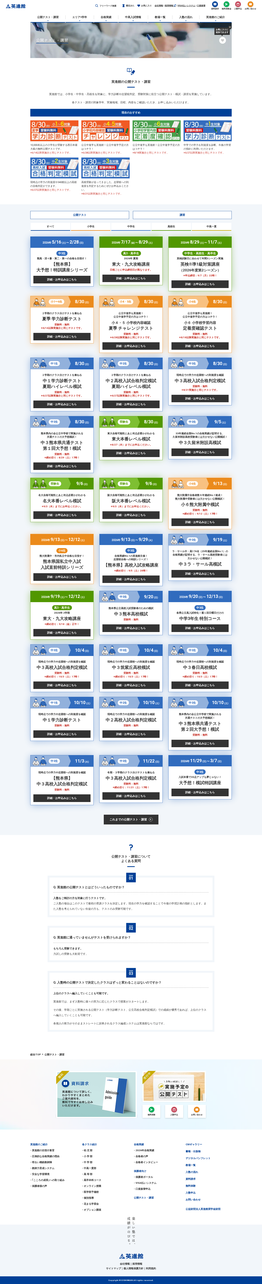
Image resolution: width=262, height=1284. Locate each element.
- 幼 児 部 (87, 1150)
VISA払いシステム (186, 5)
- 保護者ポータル (143, 1177)
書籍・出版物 (193, 1151)
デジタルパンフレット (198, 1158)
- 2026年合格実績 (144, 1150)
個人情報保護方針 (133, 1268)
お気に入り (146, 5)
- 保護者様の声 (38, 1186)
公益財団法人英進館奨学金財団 (203, 1209)
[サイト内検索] (96, 5)
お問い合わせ (193, 1199)
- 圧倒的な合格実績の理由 (44, 1156)
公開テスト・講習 (144, 1197)
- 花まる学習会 (90, 1203)
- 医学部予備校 (90, 1191)
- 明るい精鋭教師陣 (41, 1162)
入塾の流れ (192, 1172)
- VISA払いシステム (145, 1182)
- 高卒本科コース (91, 1180)
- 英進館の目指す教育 (42, 1150)
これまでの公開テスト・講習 (128, 819)
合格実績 (139, 1144)
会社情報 (159, 5)
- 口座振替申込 (142, 1188)
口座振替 (201, 5)
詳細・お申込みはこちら (62, 279)
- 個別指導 (88, 1197)
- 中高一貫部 (89, 1168)
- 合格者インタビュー (146, 1162)
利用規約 (151, 1268)
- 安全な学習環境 (39, 1174)
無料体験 (191, 1185)
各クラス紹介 (89, 1144)
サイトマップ (113, 1268)
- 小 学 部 (87, 1156)
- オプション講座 (91, 1209)
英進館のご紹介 (39, 1144)
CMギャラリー (194, 1144)
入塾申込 (191, 1192)
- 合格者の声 (141, 1156)
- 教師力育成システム (42, 1168)
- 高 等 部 (87, 1174)
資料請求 (191, 1178)
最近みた (130, 5)
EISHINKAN (127, 1280)
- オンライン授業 (91, 1186)
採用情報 (169, 5)
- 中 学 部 (87, 1162)
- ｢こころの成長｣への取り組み (47, 1180)
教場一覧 (191, 1165)
